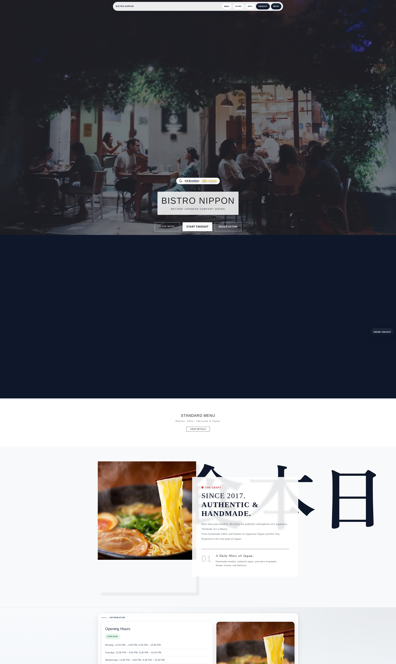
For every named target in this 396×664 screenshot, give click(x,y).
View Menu (167, 226)
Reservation (228, 226)
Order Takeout (382, 332)
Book (276, 6)
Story (238, 6)
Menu (226, 6)
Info (250, 6)
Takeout (262, 6)
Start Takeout (197, 226)
